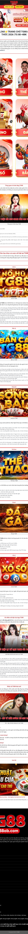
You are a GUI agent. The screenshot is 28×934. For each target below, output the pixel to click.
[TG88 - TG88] (14, 2)
